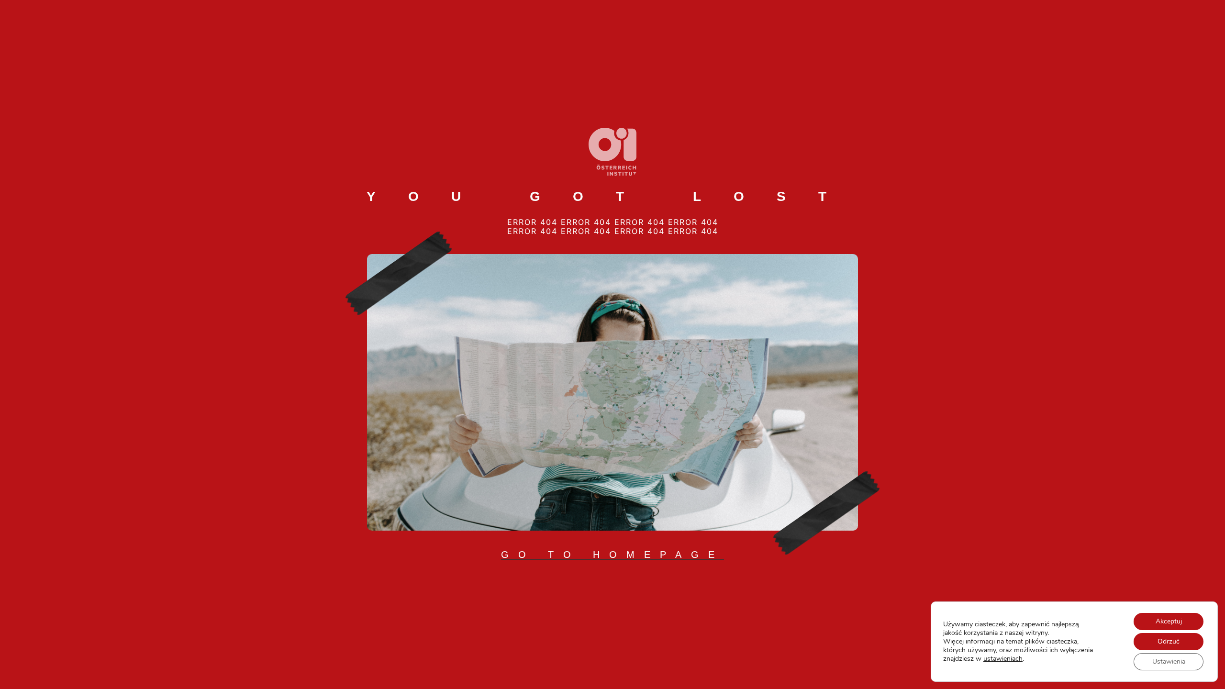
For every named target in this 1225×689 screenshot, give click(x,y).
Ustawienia (1168, 661)
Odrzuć (1169, 641)
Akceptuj (1169, 621)
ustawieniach (1003, 659)
